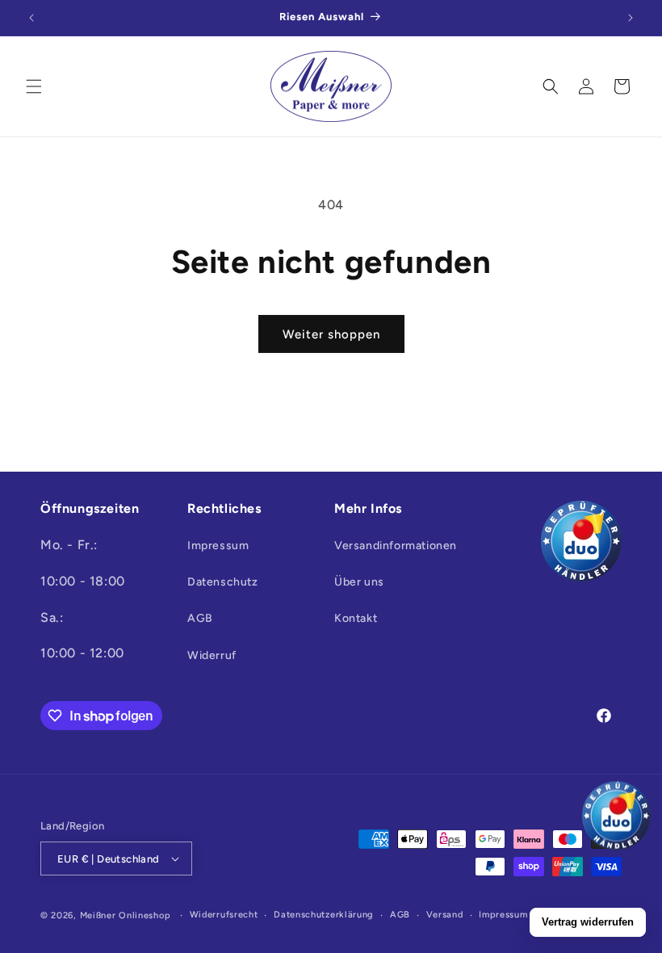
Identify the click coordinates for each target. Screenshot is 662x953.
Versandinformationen (395, 545)
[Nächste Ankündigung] (630, 18)
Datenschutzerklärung (324, 914)
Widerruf (212, 655)
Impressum (218, 545)
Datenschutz (222, 582)
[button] (34, 86)
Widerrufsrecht (224, 914)
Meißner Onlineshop (125, 915)
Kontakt (355, 618)
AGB (200, 618)
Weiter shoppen (331, 334)
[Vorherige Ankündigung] (31, 18)
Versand (444, 914)
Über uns (359, 582)
